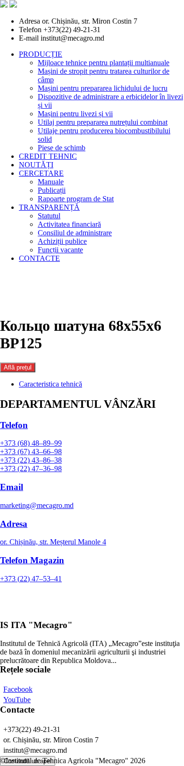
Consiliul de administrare (75, 233)
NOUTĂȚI (36, 165)
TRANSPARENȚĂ (49, 207)
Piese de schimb (61, 148)
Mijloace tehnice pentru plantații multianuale (103, 63)
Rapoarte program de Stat (76, 199)
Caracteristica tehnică (50, 384)
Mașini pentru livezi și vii (75, 114)
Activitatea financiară (69, 224)
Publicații (52, 190)
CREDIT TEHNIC (48, 156)
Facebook (18, 689)
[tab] (101, 384)
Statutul (49, 216)
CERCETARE (41, 173)
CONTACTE (39, 258)
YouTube (17, 700)
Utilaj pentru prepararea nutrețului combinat (102, 122)
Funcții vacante (60, 250)
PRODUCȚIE (40, 54)
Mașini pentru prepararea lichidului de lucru (102, 88)
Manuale (51, 182)
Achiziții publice (62, 241)
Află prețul (18, 367)
